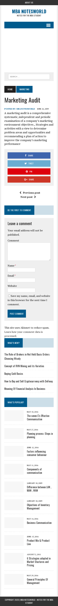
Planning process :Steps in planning (40, 435)
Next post (26, 197)
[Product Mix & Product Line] (14, 543)
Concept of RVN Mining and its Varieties (24, 366)
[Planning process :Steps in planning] (14, 436)
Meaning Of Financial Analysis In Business (24, 389)
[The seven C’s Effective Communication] (14, 419)
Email (11, 275)
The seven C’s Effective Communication (38, 417)
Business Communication (39, 523)
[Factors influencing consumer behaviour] (14, 454)
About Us (29, 2)
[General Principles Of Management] (14, 582)
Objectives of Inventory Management (38, 506)
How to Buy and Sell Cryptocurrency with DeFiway (28, 381)
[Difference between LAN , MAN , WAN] (14, 490)
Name (11, 265)
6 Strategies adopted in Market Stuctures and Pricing (39, 561)
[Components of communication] (14, 472)
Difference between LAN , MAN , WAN (39, 488)
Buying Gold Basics (13, 374)
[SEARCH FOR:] (29, 76)
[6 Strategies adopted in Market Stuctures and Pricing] (14, 561)
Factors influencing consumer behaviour (37, 453)
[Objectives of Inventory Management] (14, 508)
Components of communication (34, 471)
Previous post (31, 192)
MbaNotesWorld (25, 109)
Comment (13, 240)
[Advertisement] (29, 50)
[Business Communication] (14, 526)
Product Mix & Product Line (38, 542)
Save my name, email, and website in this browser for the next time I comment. (29, 300)
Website (12, 286)
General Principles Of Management (37, 581)
